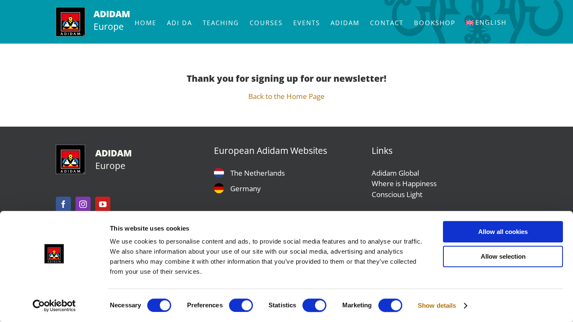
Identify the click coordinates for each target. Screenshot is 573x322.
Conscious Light (397, 194)
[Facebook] (63, 204)
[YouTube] (102, 204)
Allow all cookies (503, 231)
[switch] (241, 305)
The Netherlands (257, 173)
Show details (437, 305)
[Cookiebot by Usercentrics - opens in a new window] (54, 305)
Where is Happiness (404, 183)
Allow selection (503, 256)
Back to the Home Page (286, 96)
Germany (245, 188)
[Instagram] (83, 204)
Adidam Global (395, 173)
